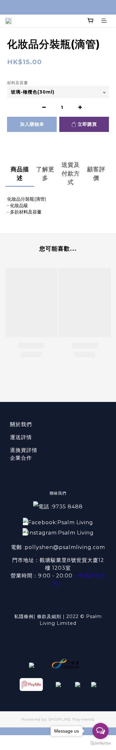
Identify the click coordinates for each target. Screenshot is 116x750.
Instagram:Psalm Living (61, 533)
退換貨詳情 (23, 450)
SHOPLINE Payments (71, 719)
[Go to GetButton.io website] (100, 743)
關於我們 (21, 424)
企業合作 (21, 458)
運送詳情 (21, 437)
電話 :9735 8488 (60, 507)
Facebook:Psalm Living (60, 522)
